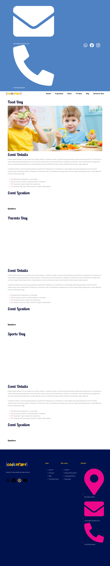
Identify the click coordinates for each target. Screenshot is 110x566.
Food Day (15, 101)
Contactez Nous (98, 93)
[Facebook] (92, 45)
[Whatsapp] (85, 45)
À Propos (79, 93)
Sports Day (16, 333)
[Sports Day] (55, 360)
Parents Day (17, 217)
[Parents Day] (55, 244)
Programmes (59, 93)
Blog (87, 93)
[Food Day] (55, 128)
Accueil (48, 93)
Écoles (69, 93)
